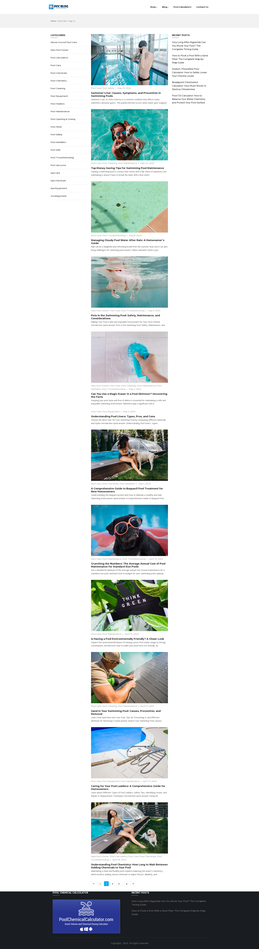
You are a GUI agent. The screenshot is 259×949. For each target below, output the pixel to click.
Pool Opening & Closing (63, 119)
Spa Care (55, 173)
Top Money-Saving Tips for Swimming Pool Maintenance (127, 168)
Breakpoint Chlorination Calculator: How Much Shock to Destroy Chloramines (189, 86)
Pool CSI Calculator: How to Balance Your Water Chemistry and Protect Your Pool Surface (188, 99)
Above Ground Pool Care (64, 42)
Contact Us (202, 7)
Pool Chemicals (110, 483)
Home (53, 21)
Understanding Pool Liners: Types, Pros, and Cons (123, 416)
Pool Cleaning (109, 163)
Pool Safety (108, 88)
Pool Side (55, 150)
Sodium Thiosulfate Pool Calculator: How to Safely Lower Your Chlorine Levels (189, 72)
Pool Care (96, 88)
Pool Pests (56, 127)
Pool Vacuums (58, 165)
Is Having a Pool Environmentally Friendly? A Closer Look (127, 638)
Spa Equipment (59, 188)
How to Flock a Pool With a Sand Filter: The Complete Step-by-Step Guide (190, 59)
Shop (153, 7)
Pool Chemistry (59, 80)
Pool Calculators (182, 7)
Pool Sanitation (127, 483)
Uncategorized (58, 196)
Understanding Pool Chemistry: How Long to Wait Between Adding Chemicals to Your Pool (129, 866)
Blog (164, 7)
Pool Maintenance (127, 163)
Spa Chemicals (58, 180)
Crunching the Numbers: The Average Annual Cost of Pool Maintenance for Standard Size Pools (128, 565)
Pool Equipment (111, 411)
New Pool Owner (100, 310)
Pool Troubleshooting (114, 235)
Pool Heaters (57, 103)
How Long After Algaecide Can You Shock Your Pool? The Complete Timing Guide (189, 46)
